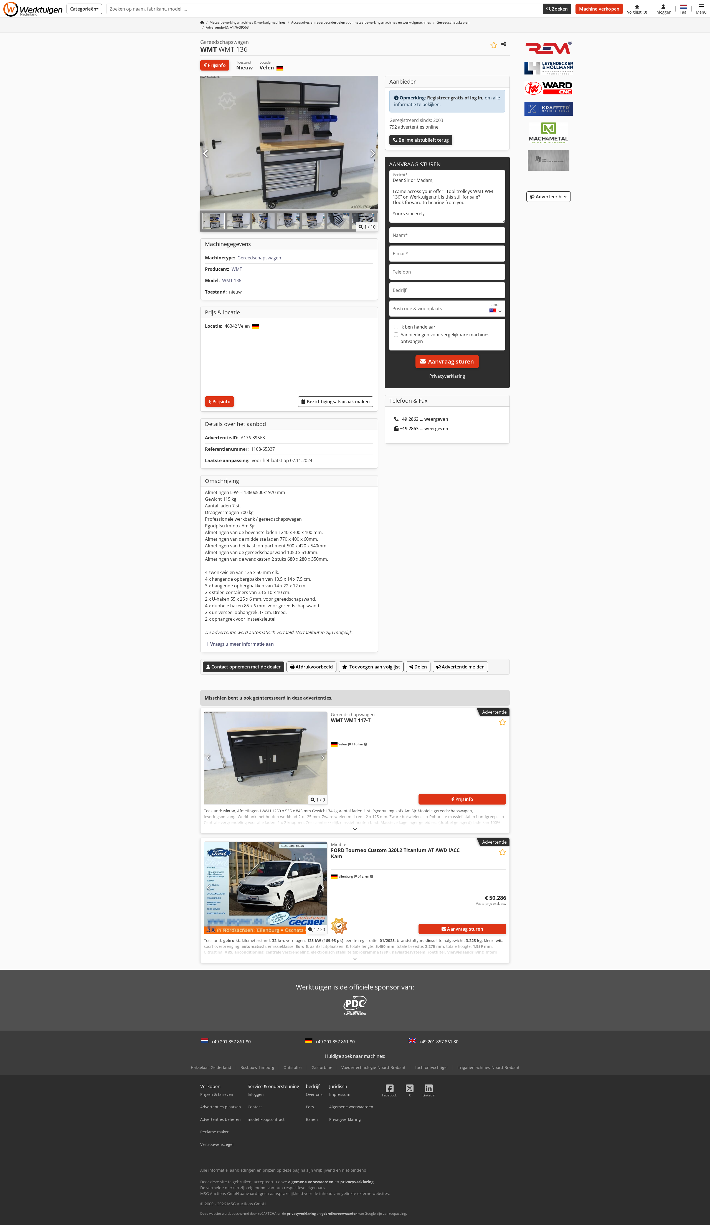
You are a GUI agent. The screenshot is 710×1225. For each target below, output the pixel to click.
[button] (701, 9)
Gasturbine (321, 1067)
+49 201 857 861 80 (231, 1042)
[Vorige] (206, 154)
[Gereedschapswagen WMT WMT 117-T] (265, 758)
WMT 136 (231, 280)
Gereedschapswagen (259, 258)
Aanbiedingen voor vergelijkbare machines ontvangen (445, 338)
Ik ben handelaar (417, 327)
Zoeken (559, 9)
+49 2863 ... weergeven (424, 419)
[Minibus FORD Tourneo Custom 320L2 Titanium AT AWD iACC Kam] (265, 888)
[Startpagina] (202, 22)
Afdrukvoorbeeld (314, 667)
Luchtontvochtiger (431, 1067)
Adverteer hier (550, 197)
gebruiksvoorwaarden (339, 1213)
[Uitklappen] (355, 829)
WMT (237, 269)
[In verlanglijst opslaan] (494, 45)
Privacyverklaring (447, 376)
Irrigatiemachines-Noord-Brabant (488, 1067)
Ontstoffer (292, 1067)
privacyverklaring (301, 1213)
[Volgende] (372, 154)
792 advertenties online (413, 127)
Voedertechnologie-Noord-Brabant (373, 1067)
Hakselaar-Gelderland (211, 1067)
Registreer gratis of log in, (455, 98)
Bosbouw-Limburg (257, 1067)
